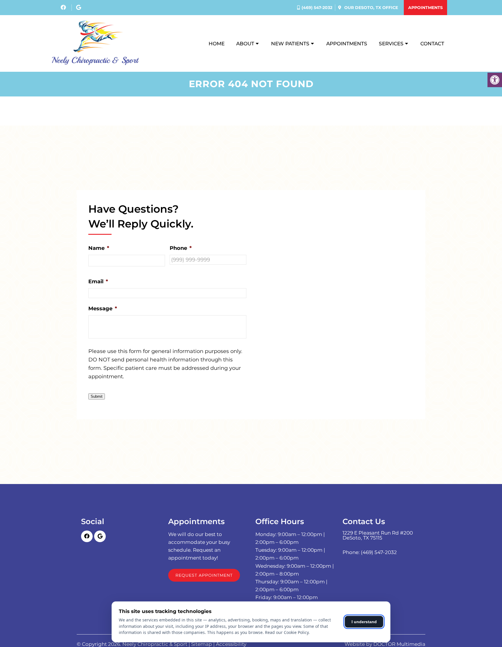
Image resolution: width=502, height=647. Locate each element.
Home (217, 43)
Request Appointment (204, 575)
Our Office (370, 7)
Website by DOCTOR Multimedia (385, 644)
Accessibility (231, 644)
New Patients (290, 43)
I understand (364, 621)
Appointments (425, 7)
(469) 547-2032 (317, 7)
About (245, 43)
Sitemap (201, 644)
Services (391, 43)
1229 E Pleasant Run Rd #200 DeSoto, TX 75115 (378, 535)
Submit (97, 396)
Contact (432, 43)
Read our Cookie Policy (287, 632)
